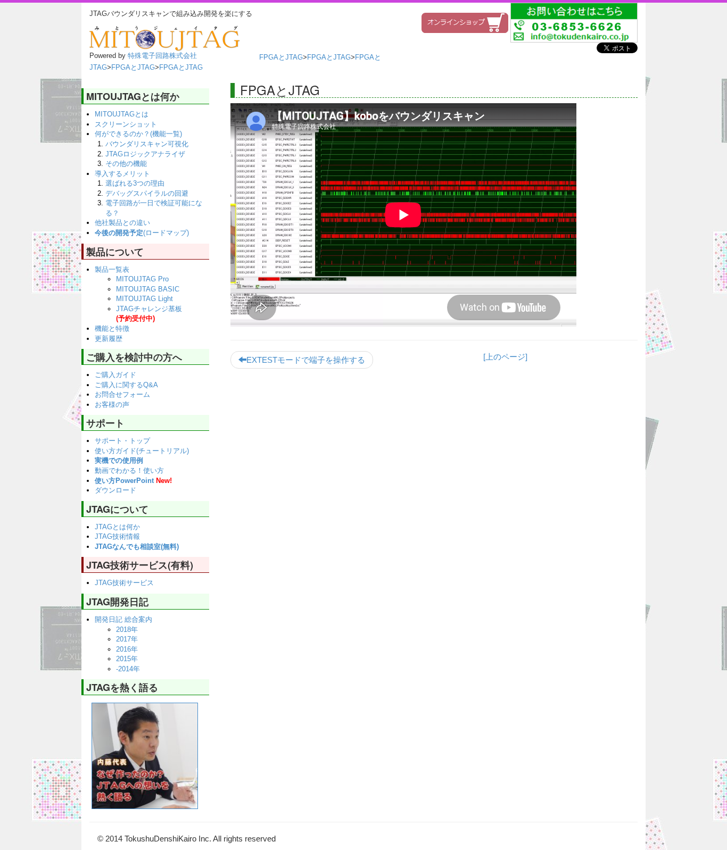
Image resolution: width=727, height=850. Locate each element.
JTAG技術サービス (124, 583)
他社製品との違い (122, 223)
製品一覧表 (112, 269)
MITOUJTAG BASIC (147, 289)
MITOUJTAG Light (144, 299)
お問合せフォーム (122, 394)
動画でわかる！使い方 (129, 470)
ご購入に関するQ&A (126, 385)
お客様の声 (112, 405)
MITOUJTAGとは (121, 114)
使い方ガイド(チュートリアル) (142, 451)
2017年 (127, 639)
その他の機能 (126, 164)
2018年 (127, 630)
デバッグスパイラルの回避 (146, 193)
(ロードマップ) (142, 233)
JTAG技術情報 (117, 536)
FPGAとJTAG (281, 57)
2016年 (127, 649)
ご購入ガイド (115, 375)
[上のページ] (505, 356)
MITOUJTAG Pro (142, 279)
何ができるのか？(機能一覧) (138, 134)
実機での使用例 (119, 460)
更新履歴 (108, 339)
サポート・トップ (122, 441)
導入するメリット (122, 174)
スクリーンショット (126, 124)
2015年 (127, 659)
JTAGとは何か (117, 527)
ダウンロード (115, 490)
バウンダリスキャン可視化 (146, 144)
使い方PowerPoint (133, 481)
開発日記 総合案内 (123, 619)
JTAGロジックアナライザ (145, 154)
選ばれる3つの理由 (134, 183)
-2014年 (128, 669)
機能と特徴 (112, 328)
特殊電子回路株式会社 (162, 56)
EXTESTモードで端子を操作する (305, 359)
